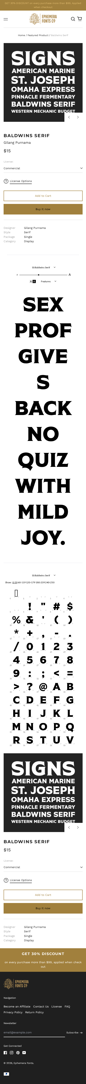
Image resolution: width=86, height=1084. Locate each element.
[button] (73, 19)
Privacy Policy (13, 1012)
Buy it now (43, 209)
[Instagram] (11, 1052)
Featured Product (38, 35)
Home (21, 35)
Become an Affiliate (17, 1006)
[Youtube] (24, 1052)
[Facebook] (5, 1052)
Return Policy (34, 1012)
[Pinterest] (18, 1052)
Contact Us (41, 1006)
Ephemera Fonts (23, 1063)
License (56, 1006)
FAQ (67, 1006)
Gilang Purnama (17, 143)
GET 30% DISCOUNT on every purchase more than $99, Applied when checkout (43, 5)
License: (8, 161)
